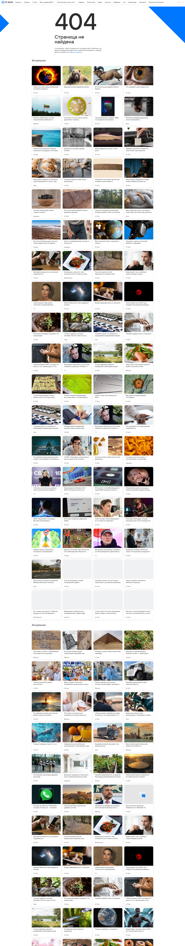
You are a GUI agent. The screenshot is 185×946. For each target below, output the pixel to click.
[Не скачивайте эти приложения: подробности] (138, 419)
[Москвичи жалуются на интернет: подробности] (46, 265)
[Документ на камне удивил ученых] (77, 142)
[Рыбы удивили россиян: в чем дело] (107, 142)
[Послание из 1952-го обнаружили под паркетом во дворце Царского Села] (46, 706)
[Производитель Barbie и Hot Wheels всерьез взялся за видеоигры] (77, 481)
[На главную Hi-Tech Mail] (8, 2)
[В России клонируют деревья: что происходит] (46, 327)
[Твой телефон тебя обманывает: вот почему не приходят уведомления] (107, 512)
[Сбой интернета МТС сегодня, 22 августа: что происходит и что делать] (46, 358)
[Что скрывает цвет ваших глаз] (138, 80)
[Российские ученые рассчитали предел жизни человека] (46, 768)
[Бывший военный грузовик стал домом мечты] (107, 799)
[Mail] (3, 2)
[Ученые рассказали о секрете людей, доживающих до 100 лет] (138, 666)
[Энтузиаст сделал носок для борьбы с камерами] (138, 234)
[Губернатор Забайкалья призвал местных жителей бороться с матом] (107, 860)
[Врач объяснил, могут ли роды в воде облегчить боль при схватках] (138, 203)
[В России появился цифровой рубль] (77, 512)
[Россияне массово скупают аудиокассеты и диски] (77, 666)
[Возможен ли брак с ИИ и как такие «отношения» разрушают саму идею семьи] (138, 543)
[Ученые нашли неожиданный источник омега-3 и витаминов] (77, 388)
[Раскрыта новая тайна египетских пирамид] (107, 706)
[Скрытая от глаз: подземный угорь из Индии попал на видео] (46, 666)
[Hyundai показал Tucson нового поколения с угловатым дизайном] (107, 574)
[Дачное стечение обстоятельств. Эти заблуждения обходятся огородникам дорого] (77, 543)
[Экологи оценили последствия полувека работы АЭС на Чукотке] (107, 203)
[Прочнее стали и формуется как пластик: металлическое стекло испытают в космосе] (138, 604)
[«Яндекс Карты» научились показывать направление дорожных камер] (46, 543)
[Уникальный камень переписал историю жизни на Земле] (138, 830)
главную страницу (75, 52)
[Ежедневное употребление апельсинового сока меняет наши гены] (77, 799)
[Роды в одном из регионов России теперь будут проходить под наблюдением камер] (107, 737)
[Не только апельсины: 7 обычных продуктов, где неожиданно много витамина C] (46, 604)
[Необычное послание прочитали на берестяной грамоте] (107, 172)
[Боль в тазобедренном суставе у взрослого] (77, 234)
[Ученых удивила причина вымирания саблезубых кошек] (107, 358)
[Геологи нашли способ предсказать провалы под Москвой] (107, 265)
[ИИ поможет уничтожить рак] (77, 635)
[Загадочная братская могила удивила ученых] (77, 860)
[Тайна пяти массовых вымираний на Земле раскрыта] (46, 80)
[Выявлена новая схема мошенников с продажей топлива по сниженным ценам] (138, 768)
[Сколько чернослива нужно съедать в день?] (46, 203)
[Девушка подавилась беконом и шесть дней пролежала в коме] (77, 830)
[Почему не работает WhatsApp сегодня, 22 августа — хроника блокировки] (46, 860)
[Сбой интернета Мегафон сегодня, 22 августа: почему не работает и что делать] (107, 666)
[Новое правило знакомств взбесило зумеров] (138, 574)
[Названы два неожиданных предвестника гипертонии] (77, 419)
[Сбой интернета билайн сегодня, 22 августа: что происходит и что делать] (107, 768)
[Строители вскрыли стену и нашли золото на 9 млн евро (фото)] (46, 388)
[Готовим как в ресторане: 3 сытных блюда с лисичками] (138, 450)
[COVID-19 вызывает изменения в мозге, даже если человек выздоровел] (77, 450)
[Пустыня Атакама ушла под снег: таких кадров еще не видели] (46, 234)
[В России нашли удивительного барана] (107, 80)
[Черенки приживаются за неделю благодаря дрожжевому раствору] (107, 830)
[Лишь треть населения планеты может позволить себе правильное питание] (138, 358)
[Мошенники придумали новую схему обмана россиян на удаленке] (138, 172)
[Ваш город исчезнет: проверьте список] (107, 234)
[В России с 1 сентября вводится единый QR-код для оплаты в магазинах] (107, 481)
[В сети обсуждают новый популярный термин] (77, 574)
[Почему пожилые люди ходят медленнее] (77, 172)
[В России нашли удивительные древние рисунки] (77, 203)
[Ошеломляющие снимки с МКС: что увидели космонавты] (107, 111)
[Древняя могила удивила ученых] (77, 80)
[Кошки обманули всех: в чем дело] (107, 296)
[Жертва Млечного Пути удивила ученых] (77, 296)
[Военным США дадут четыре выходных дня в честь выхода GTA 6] (138, 512)
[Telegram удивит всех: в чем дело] (138, 327)
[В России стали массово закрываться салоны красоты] (77, 768)
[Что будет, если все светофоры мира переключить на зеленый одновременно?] (138, 635)
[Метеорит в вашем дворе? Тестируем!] (138, 388)
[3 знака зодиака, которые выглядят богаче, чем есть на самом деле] (77, 327)
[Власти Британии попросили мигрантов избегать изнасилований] (138, 799)
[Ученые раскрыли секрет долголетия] (46, 737)
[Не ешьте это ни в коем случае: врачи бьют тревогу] (77, 111)
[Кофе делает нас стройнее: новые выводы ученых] (138, 265)
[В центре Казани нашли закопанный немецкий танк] (77, 706)
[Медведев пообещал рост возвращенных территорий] (77, 604)
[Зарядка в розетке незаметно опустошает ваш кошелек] (138, 142)
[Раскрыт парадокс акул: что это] (46, 799)
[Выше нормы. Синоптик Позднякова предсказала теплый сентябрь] (77, 737)
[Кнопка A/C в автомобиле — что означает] (46, 635)
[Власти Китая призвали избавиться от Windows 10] (138, 860)
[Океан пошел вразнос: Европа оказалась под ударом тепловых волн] (46, 142)
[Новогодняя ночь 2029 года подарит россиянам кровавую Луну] (138, 296)
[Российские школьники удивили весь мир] (46, 830)
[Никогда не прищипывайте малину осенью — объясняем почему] (138, 706)
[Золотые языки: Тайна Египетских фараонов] (107, 450)
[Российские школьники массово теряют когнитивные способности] (46, 450)
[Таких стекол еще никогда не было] (107, 388)
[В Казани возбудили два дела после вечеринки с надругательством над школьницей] (138, 111)
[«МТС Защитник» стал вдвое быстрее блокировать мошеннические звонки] (46, 512)
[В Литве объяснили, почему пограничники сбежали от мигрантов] (46, 111)
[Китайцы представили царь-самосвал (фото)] (138, 737)
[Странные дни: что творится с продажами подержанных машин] (107, 327)
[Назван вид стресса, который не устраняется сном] (107, 635)
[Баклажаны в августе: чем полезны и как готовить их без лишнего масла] (77, 265)
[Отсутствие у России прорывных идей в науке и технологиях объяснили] (107, 604)
